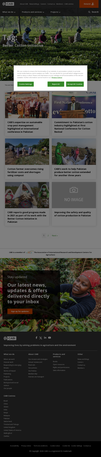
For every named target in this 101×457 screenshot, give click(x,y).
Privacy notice (57, 77)
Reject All (56, 84)
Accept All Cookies (74, 84)
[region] (50, 78)
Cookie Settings (25, 84)
